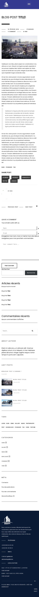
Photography (30, 423)
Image (23, 423)
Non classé (5, 456)
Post (3, 427)
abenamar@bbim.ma (7, 559)
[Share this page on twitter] (5, 181)
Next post (29, 207)
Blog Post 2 (6, 304)
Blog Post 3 (6, 300)
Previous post (13, 207)
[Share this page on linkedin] (14, 181)
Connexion (5, 482)
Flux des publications (8, 487)
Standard (30, 29)
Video (27, 427)
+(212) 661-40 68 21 (7, 548)
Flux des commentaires (9, 491)
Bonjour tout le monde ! (9, 286)
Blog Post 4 (6, 295)
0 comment (12, 31)
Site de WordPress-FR (8, 496)
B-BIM (25, 31)
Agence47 (5, 587)
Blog (3, 167)
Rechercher (6, 269)
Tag (14, 167)
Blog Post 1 (6, 291)
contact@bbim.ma (7, 556)
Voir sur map (5, 570)
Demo (12, 423)
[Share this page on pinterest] (15, 177)
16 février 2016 (13, 29)
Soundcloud (10, 427)
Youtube (32, 427)
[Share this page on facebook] (5, 177)
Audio (3, 423)
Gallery (17, 423)
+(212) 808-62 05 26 (7, 545)
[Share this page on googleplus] (26, 177)
